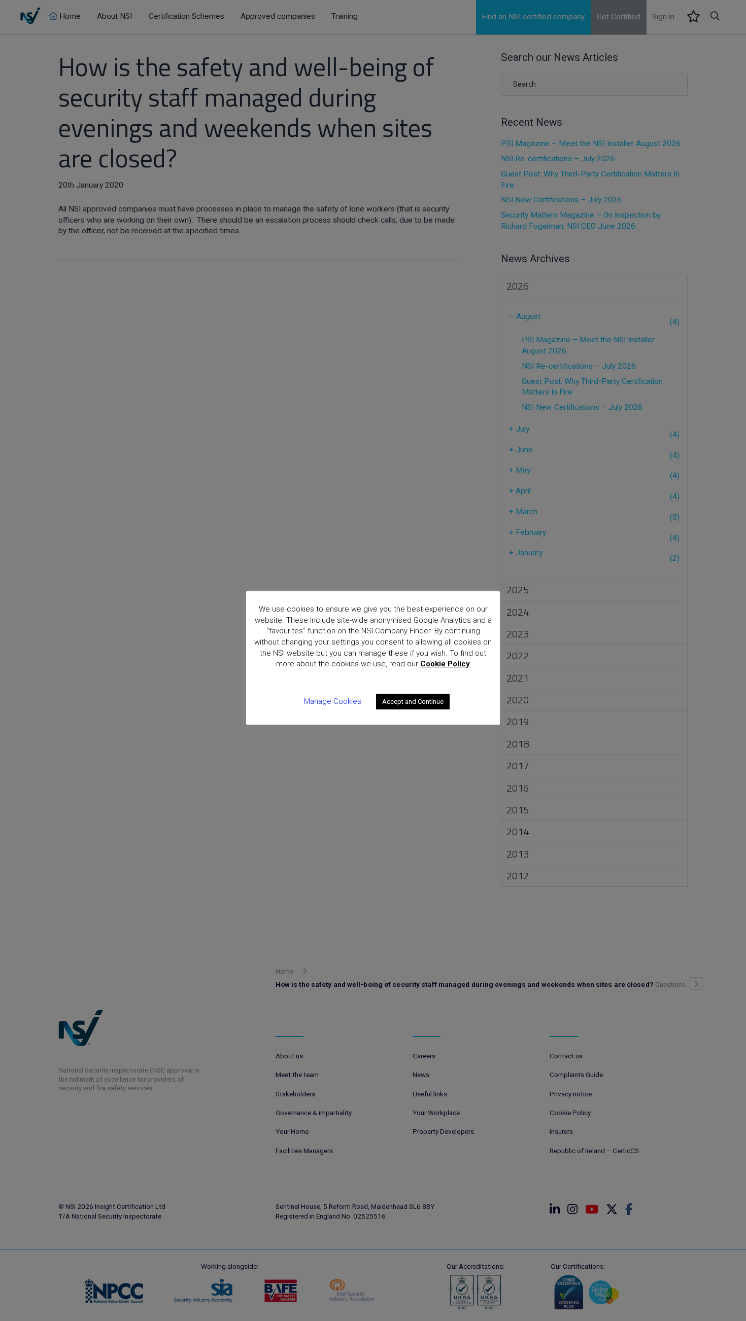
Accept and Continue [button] (413, 701)
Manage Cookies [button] (332, 701)
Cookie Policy (445, 663)
